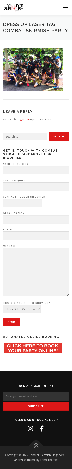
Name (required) (15, 163)
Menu (65, 7)
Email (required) (16, 180)
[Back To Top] (36, 445)
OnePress (20, 460)
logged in (23, 119)
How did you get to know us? (26, 302)
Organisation (14, 213)
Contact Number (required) (25, 196)
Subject (9, 229)
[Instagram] (30, 429)
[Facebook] (42, 429)
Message (9, 245)
